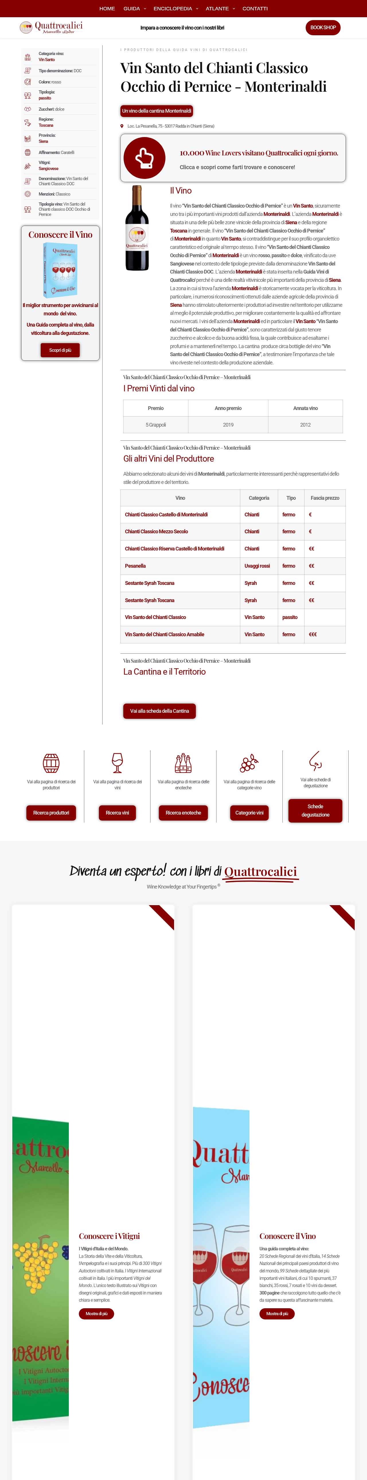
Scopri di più (60, 350)
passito (45, 98)
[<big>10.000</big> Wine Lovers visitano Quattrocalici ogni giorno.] (144, 158)
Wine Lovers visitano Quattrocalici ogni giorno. (259, 152)
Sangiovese (48, 168)
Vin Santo (47, 59)
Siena (43, 141)
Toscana (46, 125)
